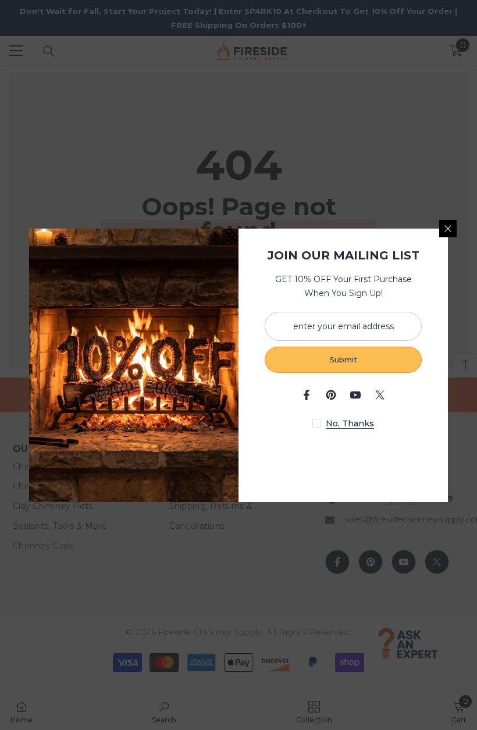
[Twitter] (380, 395)
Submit (343, 359)
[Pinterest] (331, 395)
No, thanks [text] (350, 423)
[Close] (448, 228)
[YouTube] (355, 395)
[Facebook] (306, 395)
